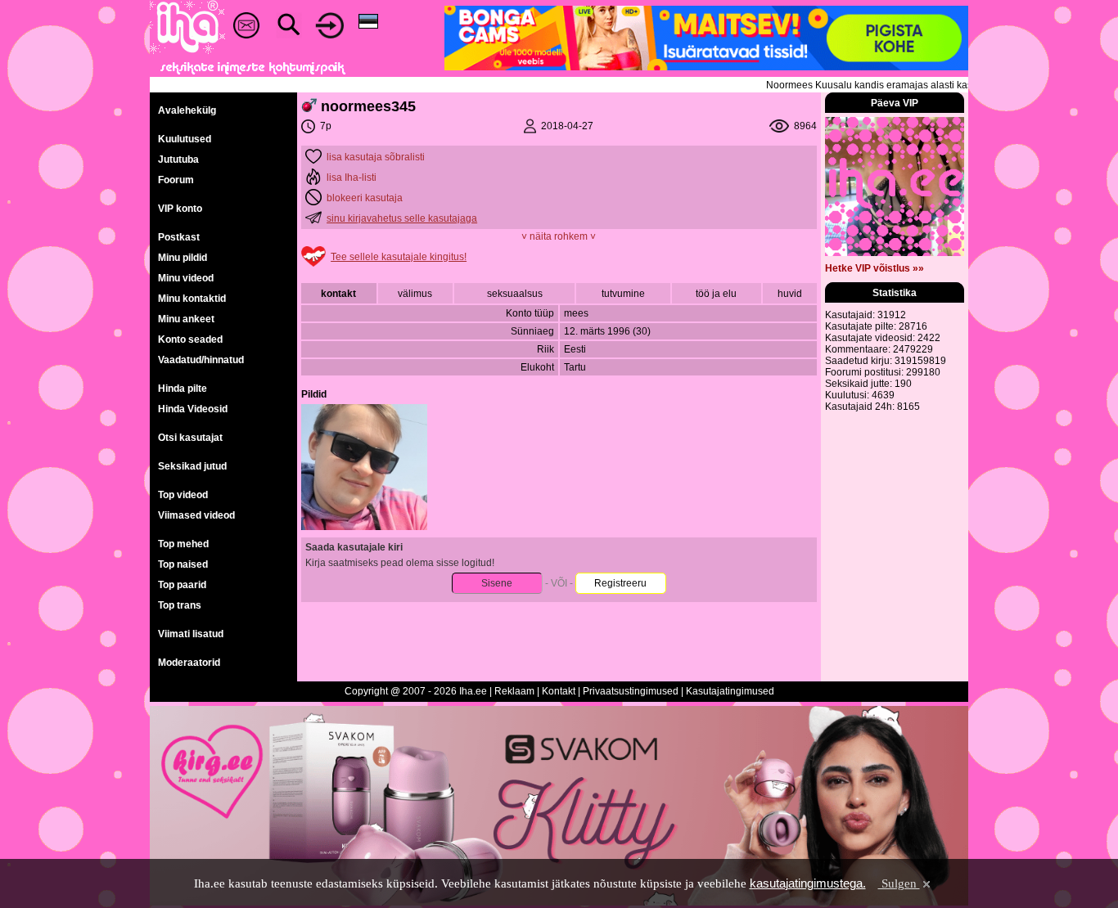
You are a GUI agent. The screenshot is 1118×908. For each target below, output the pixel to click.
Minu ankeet (186, 319)
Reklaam (514, 691)
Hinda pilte (182, 388)
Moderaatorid (189, 662)
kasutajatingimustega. (808, 883)
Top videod (183, 495)
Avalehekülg (187, 110)
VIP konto (180, 208)
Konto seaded (190, 339)
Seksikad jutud (192, 466)
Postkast (179, 237)
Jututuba (178, 159)
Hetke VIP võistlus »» (874, 268)
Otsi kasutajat (190, 437)
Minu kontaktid (192, 298)
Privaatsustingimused (630, 691)
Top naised (183, 564)
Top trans (179, 605)
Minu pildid (182, 257)
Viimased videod (196, 515)
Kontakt (558, 691)
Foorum (176, 180)
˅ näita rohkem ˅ (558, 236)
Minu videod (186, 278)
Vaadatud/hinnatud (201, 360)
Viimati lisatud (190, 634)
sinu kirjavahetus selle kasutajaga (402, 218)
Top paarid (182, 585)
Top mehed (183, 544)
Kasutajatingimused (730, 691)
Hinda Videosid (193, 409)
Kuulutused (184, 139)
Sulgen (899, 883)
